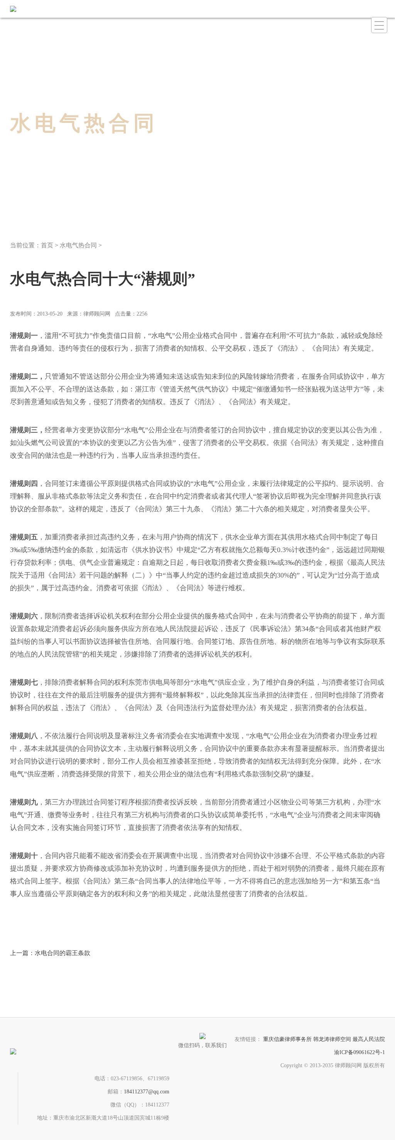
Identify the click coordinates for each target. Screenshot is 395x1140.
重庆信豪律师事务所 (287, 1039)
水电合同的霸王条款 (50, 953)
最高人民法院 (369, 1039)
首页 (47, 245)
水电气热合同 (78, 245)
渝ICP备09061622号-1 (359, 1052)
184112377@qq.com (146, 1092)
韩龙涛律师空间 (332, 1039)
